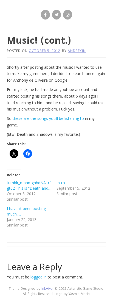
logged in (38, 277)
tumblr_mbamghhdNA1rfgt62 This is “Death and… (29, 185)
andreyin (77, 50)
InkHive (47, 289)
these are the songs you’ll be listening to (48, 118)
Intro (60, 182)
